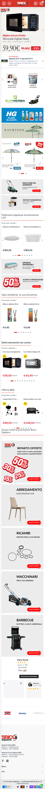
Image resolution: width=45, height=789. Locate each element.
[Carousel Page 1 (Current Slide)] (15, 332)
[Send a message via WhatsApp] (41, 785)
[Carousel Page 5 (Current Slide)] (23, 255)
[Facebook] (3, 761)
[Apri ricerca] (9, 3)
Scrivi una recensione (29, 676)
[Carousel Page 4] (20, 255)
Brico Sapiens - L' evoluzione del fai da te (24, 781)
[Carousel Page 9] (31, 380)
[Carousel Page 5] (22, 380)
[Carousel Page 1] (13, 255)
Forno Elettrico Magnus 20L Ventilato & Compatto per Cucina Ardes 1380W (32, 352)
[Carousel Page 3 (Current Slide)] (24, 173)
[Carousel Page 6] (27, 255)
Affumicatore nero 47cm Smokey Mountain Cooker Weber (31, 399)
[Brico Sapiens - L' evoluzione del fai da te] (22, 3)
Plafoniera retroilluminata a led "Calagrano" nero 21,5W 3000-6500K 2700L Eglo (33, 227)
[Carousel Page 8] (31, 255)
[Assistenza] (35, 3)
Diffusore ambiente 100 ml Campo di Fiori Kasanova (31, 304)
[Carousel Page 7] (29, 255)
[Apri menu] (3, 3)
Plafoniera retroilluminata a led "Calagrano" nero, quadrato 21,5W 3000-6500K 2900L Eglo (11, 227)
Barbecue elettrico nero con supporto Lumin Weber (11, 399)
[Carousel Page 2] (21, 173)
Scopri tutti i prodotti (8, 223)
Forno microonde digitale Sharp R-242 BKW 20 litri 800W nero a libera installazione (12, 352)
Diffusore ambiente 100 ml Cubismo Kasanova (10, 304)
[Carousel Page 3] (17, 255)
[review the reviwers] (19, 683)
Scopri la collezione (8, 348)
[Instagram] (7, 761)
